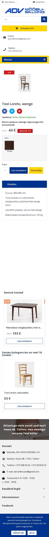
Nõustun (18, 532)
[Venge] (10, 145)
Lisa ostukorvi (18, 170)
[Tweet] (12, 111)
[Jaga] (4, 111)
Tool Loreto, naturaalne (16, 392)
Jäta (32, 532)
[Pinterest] (19, 111)
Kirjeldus (11, 184)
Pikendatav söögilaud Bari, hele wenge (24, 327)
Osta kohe (36, 170)
